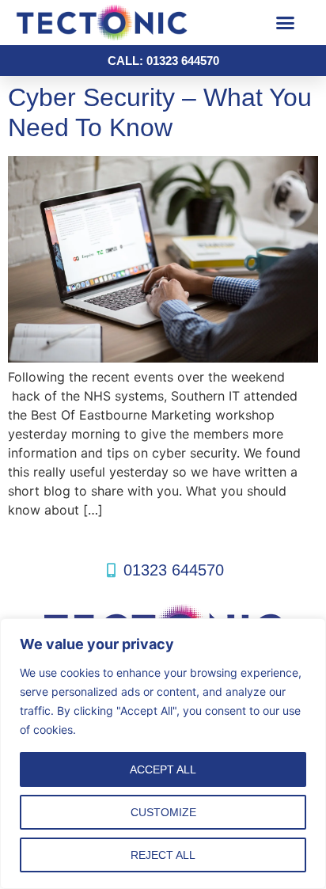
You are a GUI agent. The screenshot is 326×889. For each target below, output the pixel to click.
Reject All (163, 855)
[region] (163, 753)
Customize (163, 812)
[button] (286, 23)
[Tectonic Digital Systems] (130, 22)
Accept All (163, 769)
